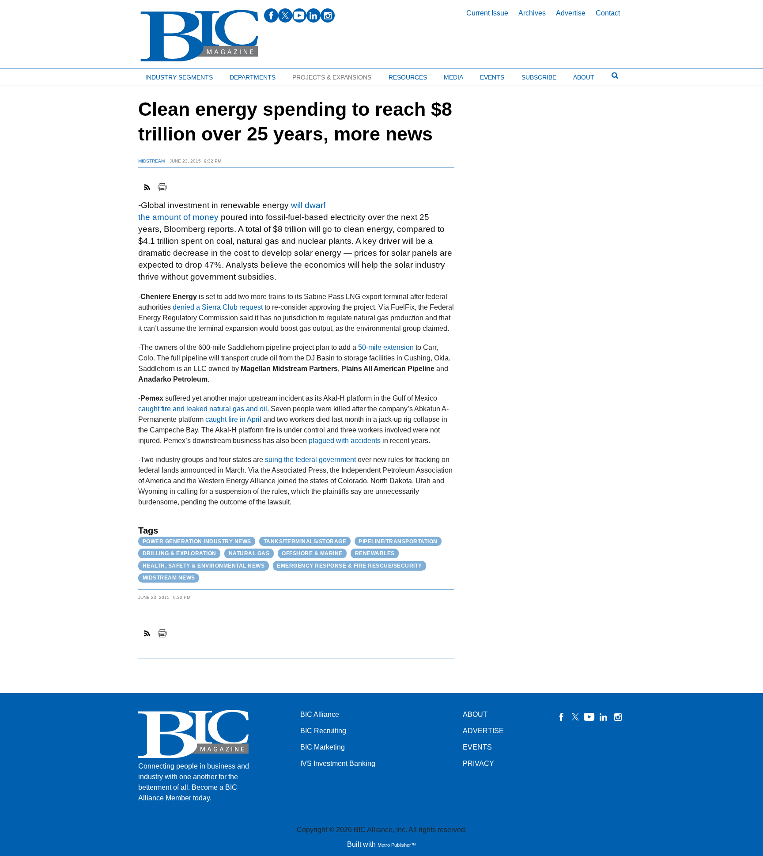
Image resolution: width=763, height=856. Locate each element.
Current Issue (487, 13)
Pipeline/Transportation (398, 541)
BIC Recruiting (323, 731)
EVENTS (477, 747)
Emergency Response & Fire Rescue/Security (349, 566)
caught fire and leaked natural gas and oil (202, 409)
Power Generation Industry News (197, 541)
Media (453, 77)
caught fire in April (233, 419)
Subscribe (538, 77)
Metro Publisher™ (397, 845)
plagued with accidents (345, 440)
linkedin (313, 15)
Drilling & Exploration (179, 553)
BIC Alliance (319, 714)
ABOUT (475, 714)
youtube (299, 15)
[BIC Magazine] (199, 36)
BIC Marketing (322, 747)
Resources (408, 77)
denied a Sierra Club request (218, 307)
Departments (253, 77)
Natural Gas (249, 553)
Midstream (151, 161)
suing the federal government (310, 459)
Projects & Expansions (331, 77)
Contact (608, 13)
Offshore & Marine (312, 553)
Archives (532, 13)
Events (492, 77)
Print (162, 187)
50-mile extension (386, 347)
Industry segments (179, 77)
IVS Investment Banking (337, 763)
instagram (328, 15)
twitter (285, 15)
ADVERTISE (483, 731)
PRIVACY (478, 763)
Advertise (570, 13)
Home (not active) (26, 75)
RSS (147, 187)
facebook (271, 15)
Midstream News (169, 578)
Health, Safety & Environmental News (204, 566)
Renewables (375, 553)
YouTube (589, 717)
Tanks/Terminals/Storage (305, 541)
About (583, 77)
